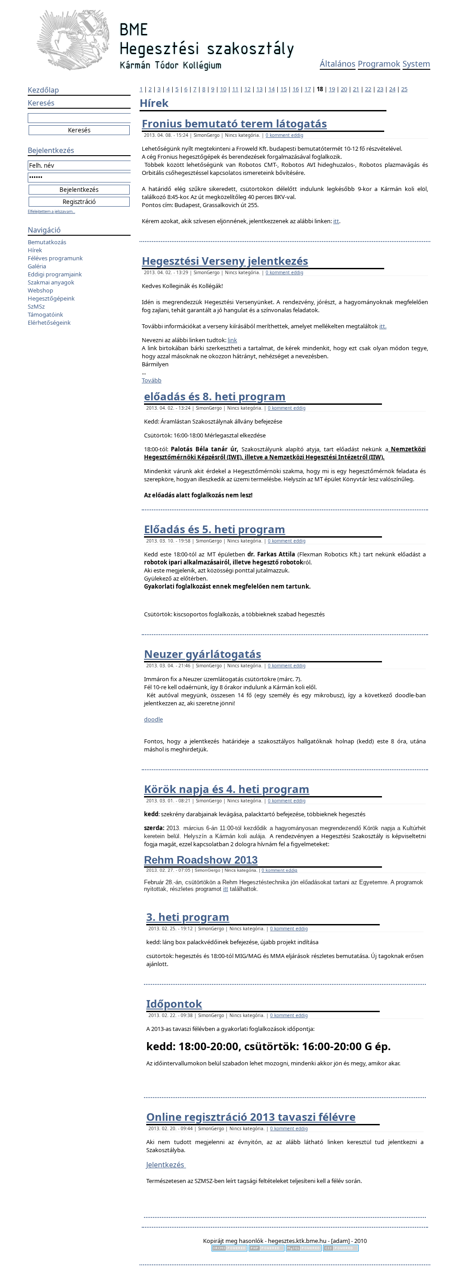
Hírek (35, 250)
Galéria (37, 266)
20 (344, 89)
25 (404, 89)
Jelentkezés (166, 1165)
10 (223, 89)
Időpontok (174, 1003)
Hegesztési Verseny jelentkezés (225, 260)
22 (368, 89)
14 (271, 89)
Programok (379, 63)
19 (332, 89)
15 (283, 89)
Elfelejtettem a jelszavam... (51, 211)
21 (356, 89)
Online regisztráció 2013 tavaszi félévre (251, 1116)
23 (380, 89)
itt (336, 221)
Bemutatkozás (47, 242)
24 (392, 89)
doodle (153, 719)
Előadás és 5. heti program (214, 529)
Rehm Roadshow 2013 (201, 860)
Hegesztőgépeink (51, 298)
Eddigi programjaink (55, 274)
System (416, 63)
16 (296, 89)
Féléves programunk (55, 258)
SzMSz (36, 306)
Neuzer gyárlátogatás (202, 653)
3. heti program (187, 916)
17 (308, 89)
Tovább (151, 380)
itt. (382, 326)
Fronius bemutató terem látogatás (234, 123)
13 (259, 89)
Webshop (40, 290)
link (232, 340)
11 (235, 89)
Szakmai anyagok (51, 282)
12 (247, 89)
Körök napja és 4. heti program (227, 788)
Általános (338, 63)
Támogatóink (45, 314)
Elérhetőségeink (49, 322)
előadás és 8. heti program (215, 396)
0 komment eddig (284, 135)
